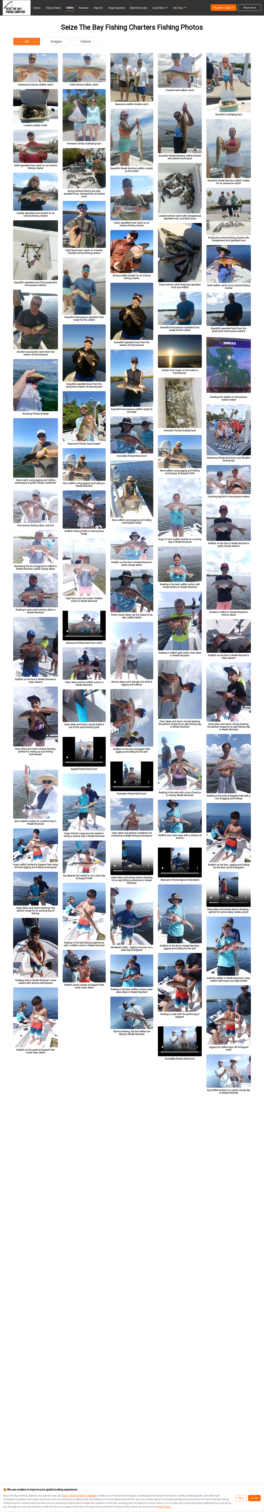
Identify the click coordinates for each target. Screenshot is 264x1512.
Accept (254, 1498)
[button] (160, 8)
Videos (85, 41)
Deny (241, 1498)
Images (56, 41)
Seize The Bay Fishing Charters (79, 1495)
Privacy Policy (163, 1506)
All (27, 41)
